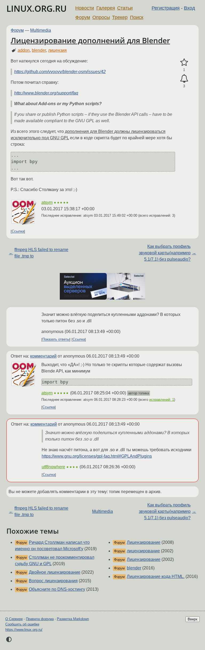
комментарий (43, 356)
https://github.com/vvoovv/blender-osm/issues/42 (60, 71)
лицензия (57, 50)
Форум (82, 17)
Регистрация (166, 8)
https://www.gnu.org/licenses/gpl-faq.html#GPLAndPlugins (97, 456)
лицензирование (143, 551)
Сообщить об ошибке (22, 624)
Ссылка (18, 231)
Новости (84, 8)
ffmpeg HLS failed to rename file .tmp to (41, 252)
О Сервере (14, 619)
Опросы (101, 17)
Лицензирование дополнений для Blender (90, 40)
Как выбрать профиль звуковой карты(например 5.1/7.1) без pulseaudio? (165, 252)
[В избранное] (184, 62)
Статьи (125, 8)
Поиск (136, 17)
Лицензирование (143, 542)
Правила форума (40, 619)
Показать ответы (55, 340)
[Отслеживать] (184, 79)
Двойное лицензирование (54, 572)
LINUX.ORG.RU (36, 8)
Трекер (120, 17)
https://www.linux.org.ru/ (23, 630)
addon (24, 50)
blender (39, 50)
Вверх (193, 619)
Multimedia (40, 30)
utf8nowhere (53, 467)
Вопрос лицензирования (53, 580)
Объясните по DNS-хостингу (57, 589)
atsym (47, 202)
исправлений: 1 (161, 400)
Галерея (105, 8)
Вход (189, 8)
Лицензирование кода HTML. (155, 576)
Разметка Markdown (73, 619)
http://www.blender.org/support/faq (46, 93)
